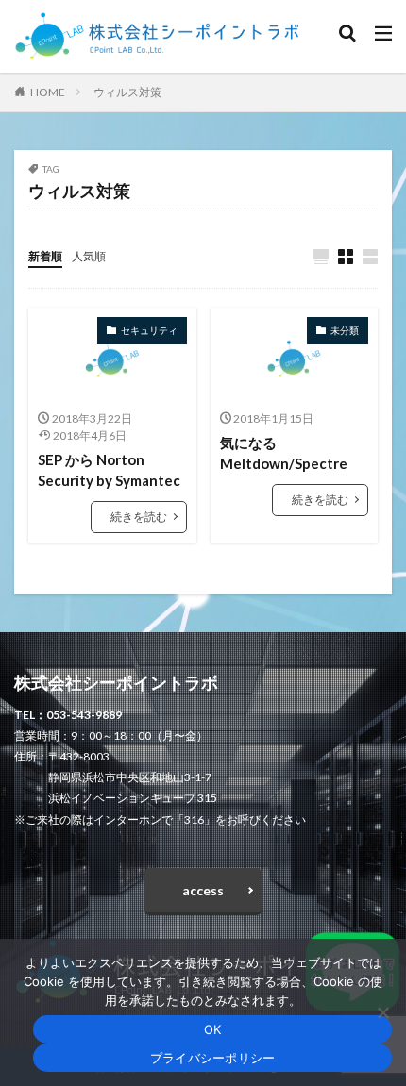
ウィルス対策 (127, 92)
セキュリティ (149, 330)
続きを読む (138, 517)
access (203, 890)
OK (213, 1029)
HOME (47, 92)
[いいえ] (382, 1012)
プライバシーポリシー (213, 1057)
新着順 (45, 256)
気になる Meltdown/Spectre (283, 453)
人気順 (89, 256)
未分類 (344, 330)
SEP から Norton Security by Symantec (109, 470)
